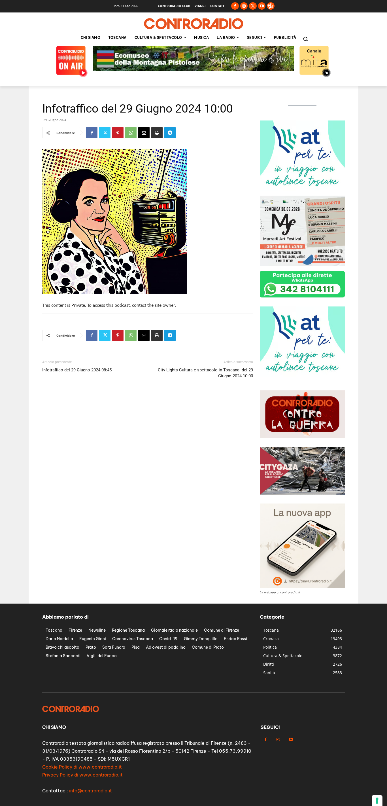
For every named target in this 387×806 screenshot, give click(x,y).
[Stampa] (157, 132)
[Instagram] (244, 6)
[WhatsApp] (131, 132)
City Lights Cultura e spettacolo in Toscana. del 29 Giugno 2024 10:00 (205, 372)
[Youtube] (262, 6)
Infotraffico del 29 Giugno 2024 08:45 (77, 370)
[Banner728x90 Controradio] (193, 69)
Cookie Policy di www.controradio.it (82, 767)
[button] (305, 39)
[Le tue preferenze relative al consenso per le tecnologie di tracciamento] (377, 800)
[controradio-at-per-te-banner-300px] (302, 264)
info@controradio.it (90, 791)
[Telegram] (170, 132)
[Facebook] (235, 6)
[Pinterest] (118, 132)
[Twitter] (253, 6)
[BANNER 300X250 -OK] (302, 189)
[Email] (144, 132)
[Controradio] (193, 23)
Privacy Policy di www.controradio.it (82, 775)
